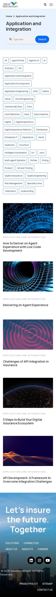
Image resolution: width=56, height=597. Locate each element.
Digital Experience (25, 121)
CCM (35, 91)
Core (29, 106)
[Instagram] (39, 560)
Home (9, 16)
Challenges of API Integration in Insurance (26, 363)
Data (26, 114)
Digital (8, 121)
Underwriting (27, 191)
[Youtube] (47, 560)
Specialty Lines (34, 183)
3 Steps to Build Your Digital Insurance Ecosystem (22, 421)
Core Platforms (12, 114)
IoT (33, 152)
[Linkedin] (31, 560)
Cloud (7, 98)
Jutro (42, 152)
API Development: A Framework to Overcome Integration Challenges (27, 479)
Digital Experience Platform (18, 129)
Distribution (42, 129)
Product (9, 168)
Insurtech (24, 144)
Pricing (45, 160)
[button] (45, 4)
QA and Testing (25, 168)
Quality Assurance (13, 175)
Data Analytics (41, 114)
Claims (45, 91)
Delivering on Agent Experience (25, 305)
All (6, 60)
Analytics (9, 68)
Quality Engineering (36, 175)
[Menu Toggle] (51, 4)
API (20, 68)
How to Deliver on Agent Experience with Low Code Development (22, 247)
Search (42, 39)
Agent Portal (18, 60)
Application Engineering (16, 91)
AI (44, 60)
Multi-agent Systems (15, 160)
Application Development (17, 83)
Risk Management (13, 183)
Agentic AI (34, 60)
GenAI (41, 137)
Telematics (10, 191)
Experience (27, 137)
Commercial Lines (13, 106)
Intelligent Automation (16, 152)
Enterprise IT (11, 137)
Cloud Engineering (24, 98)
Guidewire (10, 144)
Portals (33, 160)
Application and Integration (18, 75)
